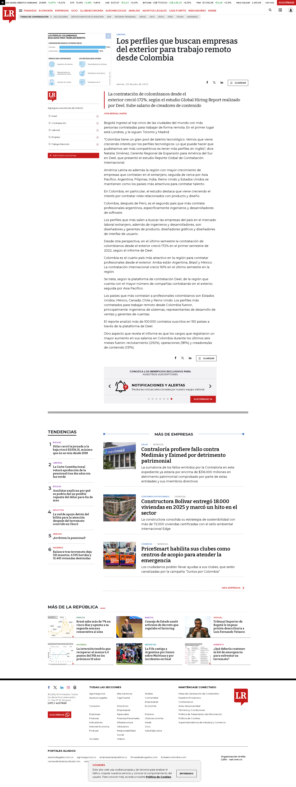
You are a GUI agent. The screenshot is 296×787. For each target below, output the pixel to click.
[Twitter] (214, 82)
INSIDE (212, 10)
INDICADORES (197, 10)
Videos (121, 738)
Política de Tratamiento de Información (200, 714)
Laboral (57, 463)
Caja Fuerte (123, 697)
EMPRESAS (62, 10)
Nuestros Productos (189, 697)
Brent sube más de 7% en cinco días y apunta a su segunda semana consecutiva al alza (93, 626)
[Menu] (21, 10)
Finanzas (94, 718)
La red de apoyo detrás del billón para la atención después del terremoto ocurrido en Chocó (71, 519)
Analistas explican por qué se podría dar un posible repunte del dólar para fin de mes (73, 495)
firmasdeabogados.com (144, 757)
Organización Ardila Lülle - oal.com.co (233, 758)
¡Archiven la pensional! (69, 538)
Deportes (150, 644)
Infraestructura (125, 722)
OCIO (74, 10)
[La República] (9, 15)
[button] (108, 387)
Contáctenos (185, 701)
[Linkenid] (63, 688)
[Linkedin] (222, 82)
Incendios (192, 17)
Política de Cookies (158, 776)
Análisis (57, 534)
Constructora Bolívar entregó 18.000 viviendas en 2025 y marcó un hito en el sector (189, 507)
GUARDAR (240, 83)
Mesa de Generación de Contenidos (198, 693)
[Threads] (76, 688)
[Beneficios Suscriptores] (280, 10)
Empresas (94, 714)
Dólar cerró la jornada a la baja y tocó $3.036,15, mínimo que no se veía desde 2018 (72, 450)
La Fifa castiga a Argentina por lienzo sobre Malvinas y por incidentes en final (159, 654)
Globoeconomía (154, 718)
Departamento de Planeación (87, 17)
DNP (109, 17)
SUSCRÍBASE (286, 2)
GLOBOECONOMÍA (91, 10)
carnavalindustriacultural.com (64, 761)
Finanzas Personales (128, 718)
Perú (170, 17)
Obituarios (123, 726)
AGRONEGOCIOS (116, 10)
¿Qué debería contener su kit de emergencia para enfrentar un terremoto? (229, 654)
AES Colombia (61, 17)
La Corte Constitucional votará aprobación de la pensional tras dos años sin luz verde (71, 471)
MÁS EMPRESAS (231, 587)
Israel (142, 17)
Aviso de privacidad (189, 706)
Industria (58, 510)
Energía (80, 617)
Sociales (94, 738)
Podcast (93, 730)
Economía (150, 706)
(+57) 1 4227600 (57, 703)
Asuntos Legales (98, 697)
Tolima (180, 17)
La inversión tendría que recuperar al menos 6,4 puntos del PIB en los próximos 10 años (93, 654)
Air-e (152, 17)
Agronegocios (97, 693)
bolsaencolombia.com (173, 757)
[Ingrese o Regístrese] (290, 10)
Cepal (161, 17)
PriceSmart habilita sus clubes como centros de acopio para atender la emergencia (185, 555)
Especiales (123, 714)
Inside (148, 722)
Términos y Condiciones (191, 710)
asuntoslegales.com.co (60, 757)
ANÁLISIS (134, 10)
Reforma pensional (125, 17)
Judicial (217, 617)
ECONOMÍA (46, 10)
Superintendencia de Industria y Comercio (202, 722)
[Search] (270, 10)
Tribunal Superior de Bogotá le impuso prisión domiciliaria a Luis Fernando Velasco (229, 626)
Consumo (94, 706)
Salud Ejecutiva (153, 730)
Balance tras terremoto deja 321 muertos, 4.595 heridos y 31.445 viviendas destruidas (72, 555)
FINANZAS (30, 10)
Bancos (149, 617)
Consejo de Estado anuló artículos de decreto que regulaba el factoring (161, 625)
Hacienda (58, 547)
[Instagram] (69, 688)
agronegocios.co (86, 757)
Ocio (147, 726)
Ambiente (218, 644)
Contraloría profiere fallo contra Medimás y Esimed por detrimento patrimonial (183, 455)
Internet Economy (99, 726)
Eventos (149, 714)
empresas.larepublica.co (113, 757)
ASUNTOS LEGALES (154, 10)
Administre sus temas (64, 155)
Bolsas (57, 442)
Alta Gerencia (124, 693)
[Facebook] (207, 82)
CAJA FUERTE (177, 10)
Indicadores (95, 722)
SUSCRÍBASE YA (203, 399)
